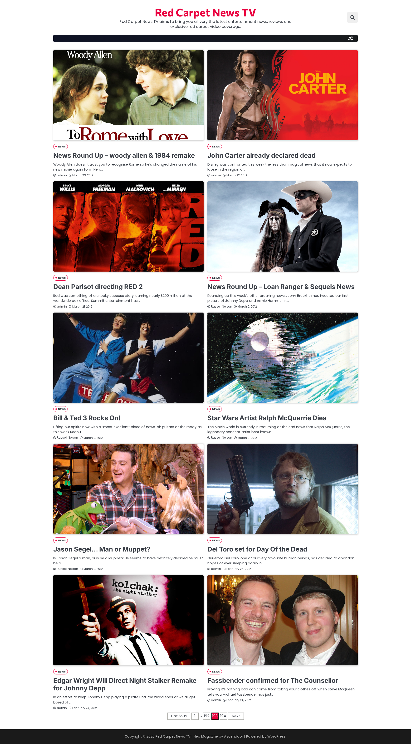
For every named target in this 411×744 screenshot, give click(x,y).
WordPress (276, 736)
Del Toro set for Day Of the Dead (257, 549)
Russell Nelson (221, 306)
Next (236, 716)
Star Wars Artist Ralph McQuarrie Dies (266, 418)
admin (62, 175)
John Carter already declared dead (261, 155)
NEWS (62, 146)
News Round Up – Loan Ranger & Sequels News (281, 287)
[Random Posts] (350, 38)
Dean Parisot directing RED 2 (98, 287)
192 (206, 716)
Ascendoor (233, 736)
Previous (179, 716)
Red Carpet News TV (205, 12)
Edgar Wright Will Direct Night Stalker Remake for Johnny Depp (124, 684)
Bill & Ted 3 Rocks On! (87, 418)
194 (223, 716)
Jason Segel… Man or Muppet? (101, 549)
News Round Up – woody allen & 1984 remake (124, 155)
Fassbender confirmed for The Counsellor (272, 680)
